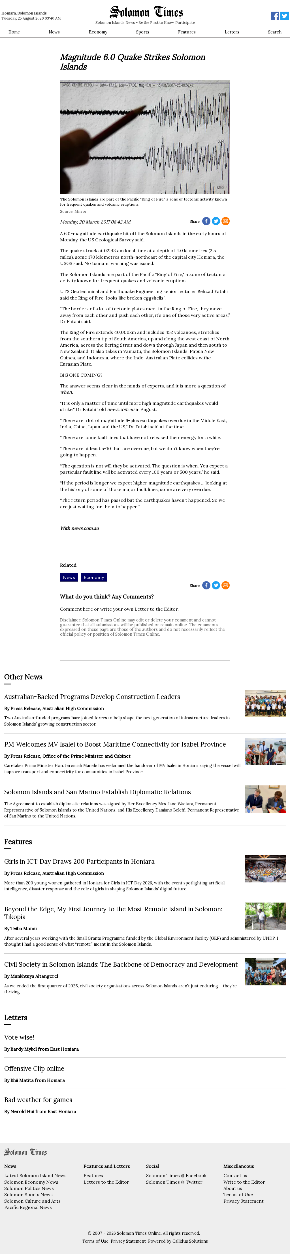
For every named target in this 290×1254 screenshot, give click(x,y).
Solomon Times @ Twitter (174, 1182)
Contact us (235, 1175)
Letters (232, 32)
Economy (98, 32)
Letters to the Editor (106, 1182)
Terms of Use (238, 1194)
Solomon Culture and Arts (32, 1201)
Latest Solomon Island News (35, 1175)
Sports (142, 32)
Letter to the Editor (156, 609)
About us (232, 1188)
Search (275, 32)
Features (187, 32)
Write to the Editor (244, 1182)
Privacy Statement (243, 1201)
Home (14, 32)
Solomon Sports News (28, 1194)
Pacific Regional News (28, 1207)
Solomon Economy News (31, 1182)
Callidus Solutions (190, 1241)
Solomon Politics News (29, 1188)
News (54, 32)
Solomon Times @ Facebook (176, 1175)
